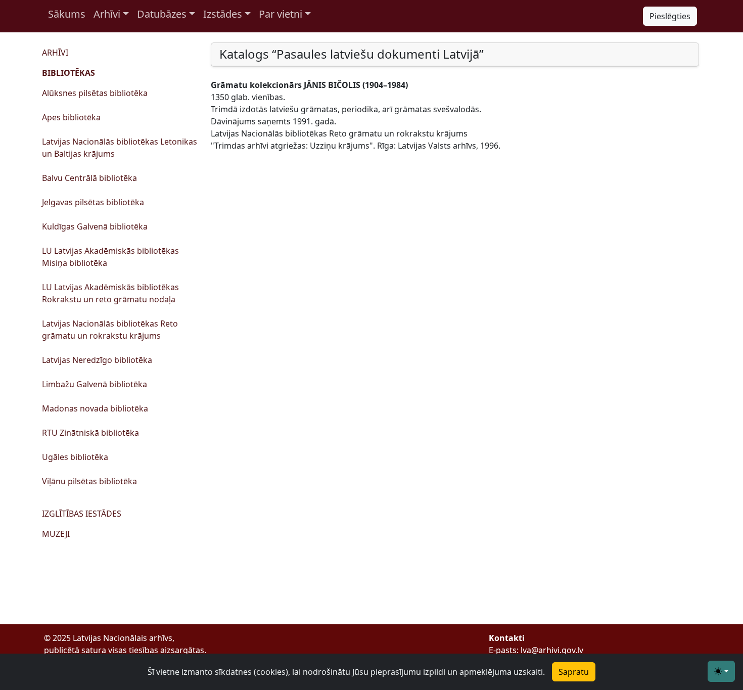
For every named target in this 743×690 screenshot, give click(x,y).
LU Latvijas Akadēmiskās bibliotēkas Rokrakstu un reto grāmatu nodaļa (110, 293)
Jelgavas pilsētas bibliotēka (93, 202)
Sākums (66, 14)
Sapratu (574, 671)
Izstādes (222, 14)
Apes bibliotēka (71, 117)
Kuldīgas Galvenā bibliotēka (95, 226)
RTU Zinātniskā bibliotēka (90, 432)
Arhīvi (107, 14)
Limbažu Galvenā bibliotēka (94, 384)
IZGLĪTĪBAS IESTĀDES (81, 513)
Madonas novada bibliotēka (95, 408)
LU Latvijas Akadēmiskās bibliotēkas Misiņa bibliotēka (110, 256)
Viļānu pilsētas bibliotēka (89, 481)
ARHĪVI (55, 52)
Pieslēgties (669, 16)
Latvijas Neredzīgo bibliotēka (97, 359)
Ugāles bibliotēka (75, 457)
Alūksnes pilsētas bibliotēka (95, 93)
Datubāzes (162, 14)
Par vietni (280, 14)
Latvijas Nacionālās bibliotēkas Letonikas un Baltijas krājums (119, 147)
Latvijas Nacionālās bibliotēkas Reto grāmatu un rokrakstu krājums (110, 329)
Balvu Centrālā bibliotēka (89, 177)
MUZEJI (56, 533)
